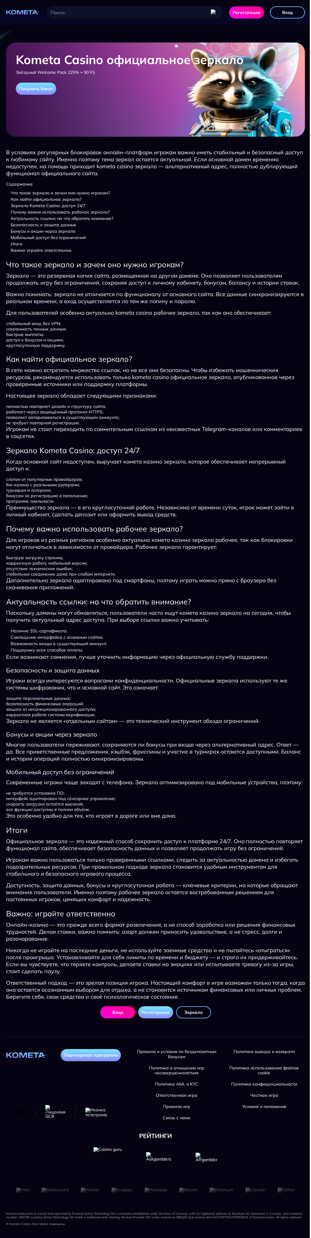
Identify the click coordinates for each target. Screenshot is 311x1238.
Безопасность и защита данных (43, 224)
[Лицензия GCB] (55, 1112)
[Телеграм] (96, 1112)
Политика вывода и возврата (264, 1051)
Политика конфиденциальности (264, 1084)
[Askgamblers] (158, 1161)
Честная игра (264, 1095)
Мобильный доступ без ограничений (48, 237)
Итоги (16, 244)
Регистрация (246, 12)
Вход (287, 12)
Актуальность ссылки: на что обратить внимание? (62, 218)
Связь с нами (176, 1117)
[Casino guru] (108, 1161)
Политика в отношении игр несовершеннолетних (176, 1070)
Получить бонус (36, 88)
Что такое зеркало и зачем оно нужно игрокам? (60, 193)
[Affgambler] (206, 1161)
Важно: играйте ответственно (41, 250)
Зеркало (193, 1012)
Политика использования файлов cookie (264, 1070)
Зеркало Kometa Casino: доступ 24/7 (48, 205)
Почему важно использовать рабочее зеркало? (60, 212)
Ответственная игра (176, 1095)
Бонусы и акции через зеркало (43, 231)
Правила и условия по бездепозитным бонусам (176, 1054)
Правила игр (176, 1106)
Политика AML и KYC (176, 1084)
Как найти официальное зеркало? (46, 199)
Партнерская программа (91, 1055)
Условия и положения (264, 1106)
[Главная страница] (23, 12)
